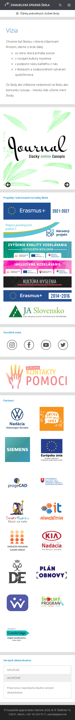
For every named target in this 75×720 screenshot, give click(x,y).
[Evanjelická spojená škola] (26, 5)
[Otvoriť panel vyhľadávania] (60, 5)
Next (67, 185)
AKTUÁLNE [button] (13, 670)
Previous (8, 185)
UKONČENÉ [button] (13, 678)
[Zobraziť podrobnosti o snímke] (37, 148)
